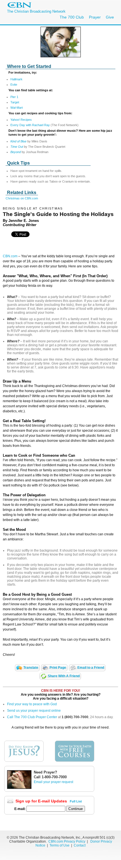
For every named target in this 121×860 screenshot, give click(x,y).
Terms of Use (60, 845)
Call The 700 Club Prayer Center (32, 717)
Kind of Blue (18, 141)
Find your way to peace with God (32, 704)
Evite (13, 84)
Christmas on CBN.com (22, 198)
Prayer (95, 17)
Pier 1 (14, 97)
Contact (80, 845)
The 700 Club (72, 17)
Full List (76, 801)
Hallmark (16, 79)
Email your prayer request (53, 782)
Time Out (16, 146)
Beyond (16, 152)
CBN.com (10, 256)
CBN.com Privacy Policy (66, 841)
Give (110, 17)
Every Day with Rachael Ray (30, 125)
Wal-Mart (16, 107)
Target (14, 102)
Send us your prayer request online (34, 711)
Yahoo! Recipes (21, 119)
